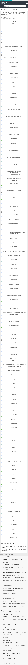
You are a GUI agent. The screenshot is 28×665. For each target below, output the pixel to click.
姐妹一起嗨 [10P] (6, 569)
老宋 (13, 543)
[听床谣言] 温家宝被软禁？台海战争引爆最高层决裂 (14, 645)
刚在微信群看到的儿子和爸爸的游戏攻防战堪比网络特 (14, 632)
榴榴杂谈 (4, 3)
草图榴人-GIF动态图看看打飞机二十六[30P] (12, 653)
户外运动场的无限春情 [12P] (9, 629)
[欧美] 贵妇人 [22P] (7, 640)
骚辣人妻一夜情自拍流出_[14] (9, 598)
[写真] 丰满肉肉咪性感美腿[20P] (10, 650)
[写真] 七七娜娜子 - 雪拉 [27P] (9, 624)
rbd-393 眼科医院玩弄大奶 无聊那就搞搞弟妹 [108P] (14, 648)
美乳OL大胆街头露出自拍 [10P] (10, 608)
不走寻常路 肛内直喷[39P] (8, 590)
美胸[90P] (5, 627)
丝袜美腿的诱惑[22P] (7, 585)
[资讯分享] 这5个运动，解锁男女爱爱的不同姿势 (13, 577)
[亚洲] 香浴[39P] (6, 655)
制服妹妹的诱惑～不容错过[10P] (10, 593)
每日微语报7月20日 (7, 595)
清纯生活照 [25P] (6, 637)
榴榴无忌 (15, 9)
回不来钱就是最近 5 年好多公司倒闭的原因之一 (13, 588)
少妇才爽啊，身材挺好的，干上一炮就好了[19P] (13, 567)
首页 (11, 9)
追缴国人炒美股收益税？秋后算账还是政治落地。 (13, 606)
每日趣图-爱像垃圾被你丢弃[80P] (10, 661)
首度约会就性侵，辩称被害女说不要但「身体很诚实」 (14, 635)
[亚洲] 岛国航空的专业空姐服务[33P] (11, 575)
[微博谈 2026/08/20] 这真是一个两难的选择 (12, 611)
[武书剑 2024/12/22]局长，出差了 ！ (10, 601)
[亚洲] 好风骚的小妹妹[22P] (9, 663)
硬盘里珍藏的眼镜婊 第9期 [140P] (10, 642)
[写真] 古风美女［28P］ (8, 614)
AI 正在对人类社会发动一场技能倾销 (11, 564)
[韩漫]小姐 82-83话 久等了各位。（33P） (12, 658)
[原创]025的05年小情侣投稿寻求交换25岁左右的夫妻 (14, 603)
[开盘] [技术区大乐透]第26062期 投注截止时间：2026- (14, 572)
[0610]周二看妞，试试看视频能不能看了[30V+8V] (13, 616)
